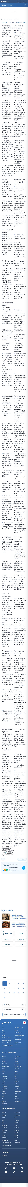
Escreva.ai (4, 1155)
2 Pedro (17, 1130)
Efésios (4, 1135)
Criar (13, 22)
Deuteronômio (5, 1066)
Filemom (17, 1120)
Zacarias (17, 1098)
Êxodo (3, 1058)
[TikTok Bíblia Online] (14, 1172)
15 (23, 993)
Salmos (4, 1101)
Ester (3, 1096)
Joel (15, 1076)
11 (4, 993)
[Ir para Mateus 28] (3, 859)
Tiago (16, 1125)
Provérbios (4, 1103)
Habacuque (18, 1091)
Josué (3, 1068)
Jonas (16, 1083)
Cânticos (17, 1058)
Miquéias (17, 1086)
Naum (16, 1088)
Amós (16, 1078)
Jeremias (17, 1063)
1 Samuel (4, 1076)
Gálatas (4, 1132)
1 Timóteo (17, 1112)
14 (18, 993)
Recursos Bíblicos (6, 1042)
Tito (16, 1117)
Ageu (16, 1096)
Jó (2, 1098)
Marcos (10, 19)
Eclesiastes (17, 1056)
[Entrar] (17, 1)
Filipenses (4, 1137)
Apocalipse (17, 1142)
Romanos (4, 1125)
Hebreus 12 (21, 939)
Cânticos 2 (7, 939)
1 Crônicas (4, 1086)
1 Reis (3, 1081)
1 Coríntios (4, 1127)
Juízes (3, 1071)
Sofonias (17, 1093)
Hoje (3, 1030)
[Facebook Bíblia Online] (6, 1172)
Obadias (17, 1081)
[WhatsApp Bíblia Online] (22, 1168)
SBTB (5, 852)
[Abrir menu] (25, 1)
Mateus (4, 1112)
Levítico (4, 1061)
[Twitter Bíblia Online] (22, 1172)
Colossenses (5, 1140)
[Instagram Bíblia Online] (6, 1168)
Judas (16, 1140)
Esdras (3, 1091)
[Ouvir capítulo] (25, 5)
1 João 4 (21, 933)
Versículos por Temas (7, 1045)
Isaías (16, 1061)
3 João (16, 1137)
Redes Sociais (18, 1032)
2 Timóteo (17, 1115)
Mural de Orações (19, 1027)
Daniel (16, 1071)
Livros (5, 19)
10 (23, 988)
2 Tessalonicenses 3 (7, 933)
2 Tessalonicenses (6, 1145)
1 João (16, 1132)
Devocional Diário (6, 1040)
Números (4, 1063)
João (3, 1120)
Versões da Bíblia (6, 1037)
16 (4, 997)
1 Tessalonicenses (6, 1142)
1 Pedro (17, 1127)
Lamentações (18, 1066)
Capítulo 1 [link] (16, 19)
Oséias (16, 1073)
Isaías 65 (7, 944)
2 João (16, 1135)
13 (14, 993)
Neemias (4, 1093)
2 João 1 (21, 944)
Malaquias (17, 1101)
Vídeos (16, 1030)
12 (9, 993)
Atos (3, 1122)
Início (3, 1027)
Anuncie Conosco (19, 1035)
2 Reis (3, 1083)
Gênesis (4, 1056)
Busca (3, 1035)
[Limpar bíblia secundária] (20, 22)
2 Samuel (4, 1078)
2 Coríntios (4, 1130)
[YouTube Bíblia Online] (14, 1168)
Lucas (3, 1117)
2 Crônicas (4, 1088)
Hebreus (17, 1122)
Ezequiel (17, 1068)
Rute (3, 1073)
